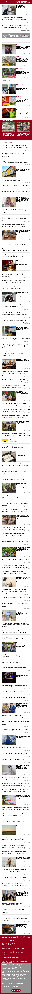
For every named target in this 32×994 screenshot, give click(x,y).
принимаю (16, 990)
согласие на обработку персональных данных (16, 972)
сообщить (25, 35)
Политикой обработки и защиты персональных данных (12, 976)
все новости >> (25, 30)
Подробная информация (7, 962)
